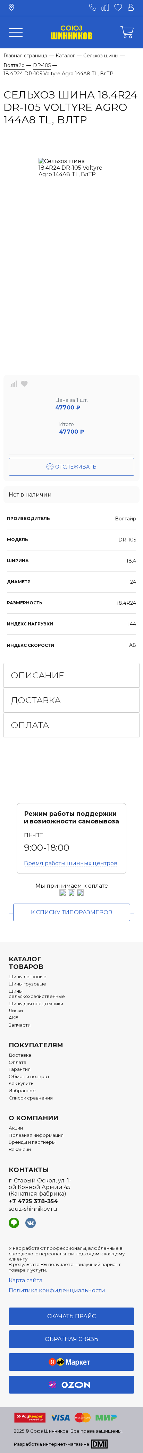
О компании (33, 1118)
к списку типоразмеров (71, 912)
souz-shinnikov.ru (33, 1209)
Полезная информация (36, 1135)
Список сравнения (31, 1098)
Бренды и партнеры (32, 1142)
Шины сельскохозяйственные (37, 994)
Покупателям (36, 1045)
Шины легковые (28, 976)
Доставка (36, 700)
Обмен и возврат (29, 1076)
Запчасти (20, 1025)
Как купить (21, 1083)
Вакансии (20, 1149)
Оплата (30, 725)
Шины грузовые (27, 984)
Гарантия (20, 1069)
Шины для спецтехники (36, 1003)
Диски (16, 1010)
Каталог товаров (26, 963)
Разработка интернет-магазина (51, 1444)
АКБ (13, 1017)
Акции (16, 1128)
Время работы (70, 863)
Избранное (22, 1090)
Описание (37, 675)
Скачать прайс (71, 1316)
